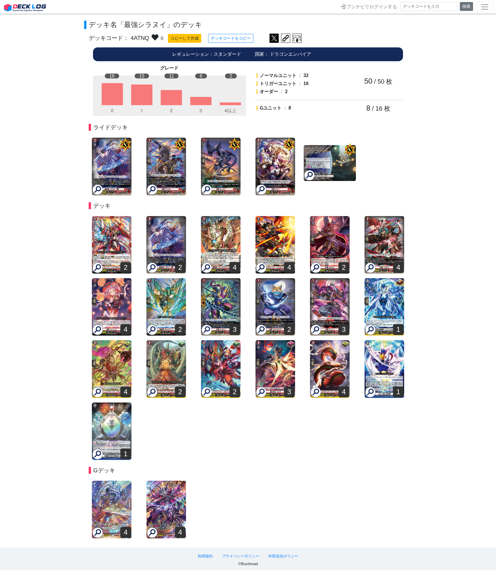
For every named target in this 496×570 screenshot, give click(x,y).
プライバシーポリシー (240, 556)
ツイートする (274, 38)
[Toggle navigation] (485, 7)
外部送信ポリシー (283, 556)
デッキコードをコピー (231, 38)
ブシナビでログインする (371, 6)
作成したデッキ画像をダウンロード (297, 38)
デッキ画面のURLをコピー (285, 38)
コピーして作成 (184, 38)
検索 (466, 6)
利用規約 (205, 556)
